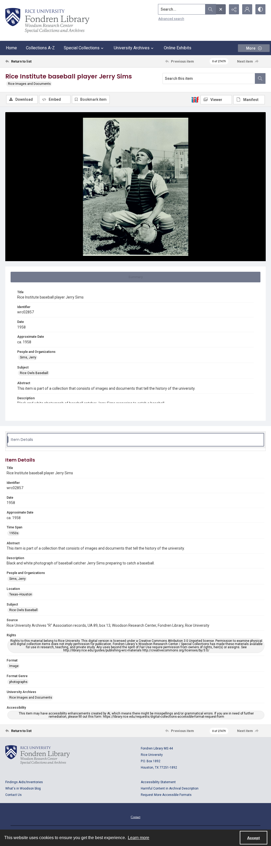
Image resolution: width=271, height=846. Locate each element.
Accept (253, 838)
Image (14, 666)
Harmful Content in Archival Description (169, 788)
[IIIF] (195, 99)
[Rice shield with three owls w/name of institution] (47, 20)
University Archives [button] (132, 47)
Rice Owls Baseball (34, 373)
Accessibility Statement (158, 782)
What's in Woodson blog (23, 788)
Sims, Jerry (28, 357)
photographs (18, 682)
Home (11, 47)
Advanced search (171, 19)
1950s (14, 533)
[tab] (135, 277)
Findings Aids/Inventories (24, 782)
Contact (135, 817)
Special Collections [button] (82, 47)
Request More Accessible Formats (166, 795)
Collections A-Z (40, 47)
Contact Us (13, 795)
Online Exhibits (177, 47)
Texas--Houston (20, 594)
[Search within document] (260, 78)
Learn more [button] (138, 837)
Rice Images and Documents (29, 84)
